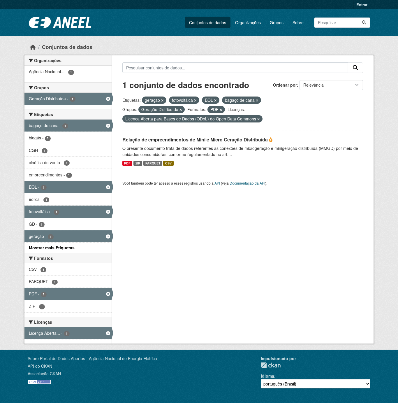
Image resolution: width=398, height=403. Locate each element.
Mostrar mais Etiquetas (52, 247)
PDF (127, 163)
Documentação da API (247, 183)
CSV (168, 163)
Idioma (267, 376)
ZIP (137, 163)
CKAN (271, 365)
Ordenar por (285, 85)
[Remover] (162, 100)
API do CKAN (40, 366)
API (217, 183)
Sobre (298, 22)
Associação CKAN (44, 373)
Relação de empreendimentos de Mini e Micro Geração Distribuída (195, 139)
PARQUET (152, 163)
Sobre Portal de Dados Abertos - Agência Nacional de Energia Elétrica (92, 358)
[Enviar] (364, 22)
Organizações (248, 22)
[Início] (33, 46)
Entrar (361, 4)
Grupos (276, 22)
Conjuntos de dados (207, 22)
